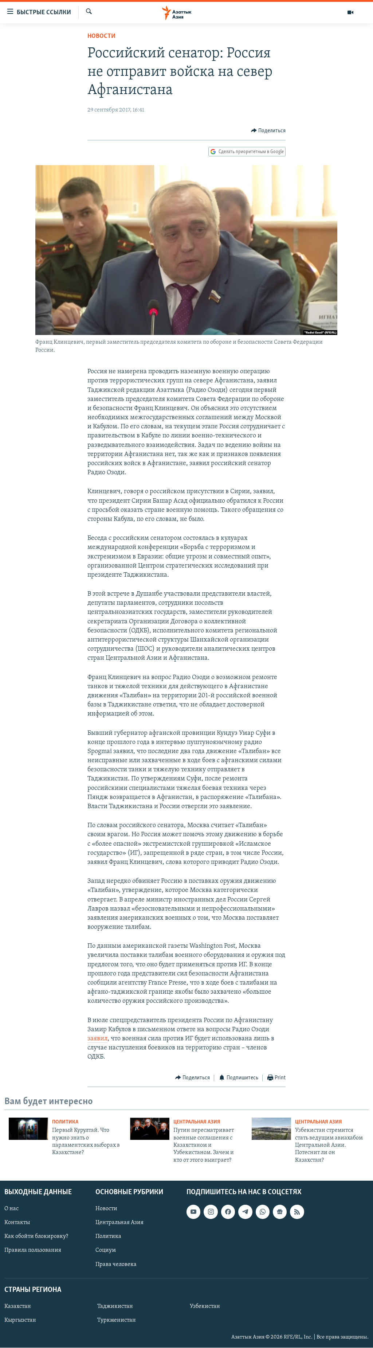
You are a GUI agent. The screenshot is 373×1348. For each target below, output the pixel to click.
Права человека (116, 1264)
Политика (65, 1122)
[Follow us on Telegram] (245, 1212)
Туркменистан (116, 1320)
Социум (105, 1251)
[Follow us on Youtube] (193, 1212)
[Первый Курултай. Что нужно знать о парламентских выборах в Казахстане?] (28, 1129)
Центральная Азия (196, 1122)
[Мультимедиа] (350, 12)
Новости (101, 36)
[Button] (268, 131)
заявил (97, 1039)
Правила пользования (32, 1251)
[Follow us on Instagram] (210, 1212)
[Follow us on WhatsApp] (263, 1212)
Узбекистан (205, 1306)
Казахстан (17, 1306)
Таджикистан (115, 1306)
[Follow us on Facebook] (228, 1212)
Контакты (17, 1223)
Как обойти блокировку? (36, 1237)
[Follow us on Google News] (280, 1212)
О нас (11, 1209)
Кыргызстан (20, 1320)
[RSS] (297, 1212)
